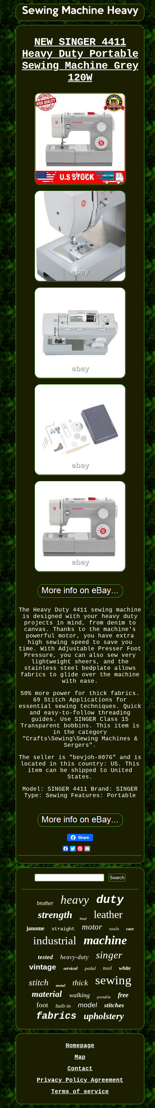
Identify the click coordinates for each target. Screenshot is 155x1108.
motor (92, 926)
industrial (54, 940)
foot (42, 1005)
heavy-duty (74, 957)
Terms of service (80, 1092)
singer (109, 955)
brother (45, 903)
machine (105, 940)
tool (107, 968)
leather (108, 914)
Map (80, 1057)
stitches (114, 1005)
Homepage (80, 1046)
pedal (90, 968)
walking (79, 995)
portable (104, 997)
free (123, 995)
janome (35, 928)
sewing (113, 980)
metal (60, 985)
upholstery (104, 1016)
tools (114, 928)
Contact (80, 1069)
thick (80, 982)
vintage (42, 967)
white (125, 968)
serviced (70, 968)
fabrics (56, 1016)
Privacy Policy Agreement (80, 1080)
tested (45, 957)
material (47, 994)
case (130, 928)
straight (63, 929)
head (83, 919)
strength (55, 914)
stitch (39, 982)
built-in (63, 1006)
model (87, 1005)
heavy (75, 899)
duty (110, 900)
